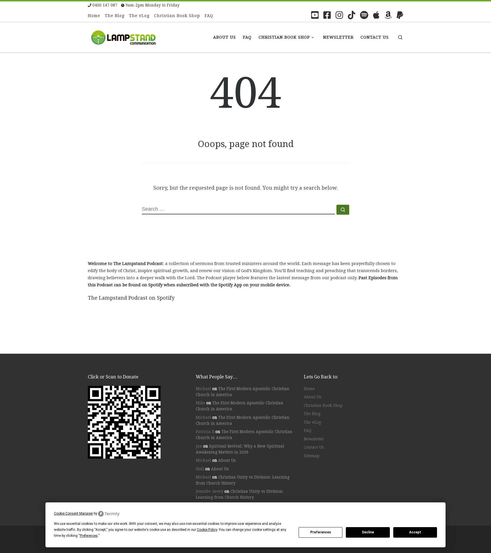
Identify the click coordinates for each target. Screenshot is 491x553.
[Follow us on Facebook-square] (327, 15)
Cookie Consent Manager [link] (73, 513)
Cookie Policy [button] (207, 530)
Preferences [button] (89, 536)
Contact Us (314, 447)
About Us (227, 460)
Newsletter (314, 439)
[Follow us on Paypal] (400, 15)
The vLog (312, 422)
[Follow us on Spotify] (364, 15)
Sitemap (311, 455)
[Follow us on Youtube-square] (315, 15)
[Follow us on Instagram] (339, 15)
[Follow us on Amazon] (388, 15)
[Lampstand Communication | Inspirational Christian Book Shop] (123, 36)
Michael (203, 388)
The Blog (312, 413)
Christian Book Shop (323, 405)
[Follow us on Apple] (376, 15)
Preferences (320, 532)
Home (309, 388)
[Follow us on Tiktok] (351, 15)
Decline (368, 532)
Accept (415, 532)
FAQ (307, 430)
